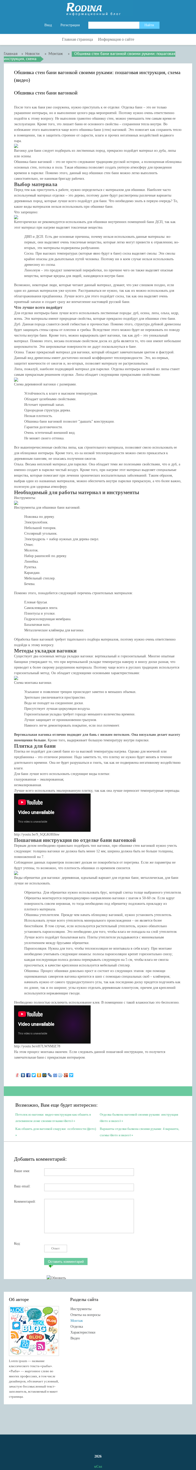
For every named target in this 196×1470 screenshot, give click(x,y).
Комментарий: (25, 1201)
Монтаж (76, 1321)
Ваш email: (22, 1186)
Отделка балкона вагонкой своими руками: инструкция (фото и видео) (139, 1117)
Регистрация (70, 25)
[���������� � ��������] (23, 1074)
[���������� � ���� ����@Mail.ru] (44, 1074)
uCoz (98, 1466)
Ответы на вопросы (85, 1315)
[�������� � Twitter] (33, 1074)
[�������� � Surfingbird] (71, 1074)
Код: (17, 1243)
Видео (75, 1338)
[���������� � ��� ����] (60, 1074)
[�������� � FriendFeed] (55, 1074)
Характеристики (82, 1332)
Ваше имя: (22, 1171)
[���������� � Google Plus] (66, 1074)
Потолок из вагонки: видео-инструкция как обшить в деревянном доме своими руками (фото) (53, 1117)
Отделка (76, 1326)
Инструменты (80, 1309)
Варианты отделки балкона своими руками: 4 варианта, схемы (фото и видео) (139, 1131)
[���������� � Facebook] (28, 1074)
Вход (48, 25)
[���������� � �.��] (17, 1074)
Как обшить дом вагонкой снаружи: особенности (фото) (55, 1129)
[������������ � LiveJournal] (50, 1074)
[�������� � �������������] (39, 1074)
